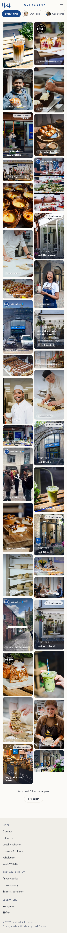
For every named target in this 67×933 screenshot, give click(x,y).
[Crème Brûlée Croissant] (18, 205)
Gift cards (8, 838)
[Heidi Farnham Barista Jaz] (49, 724)
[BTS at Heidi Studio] (18, 253)
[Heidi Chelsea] (49, 534)
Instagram (8, 906)
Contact (7, 831)
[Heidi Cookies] (18, 719)
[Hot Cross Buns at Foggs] (49, 135)
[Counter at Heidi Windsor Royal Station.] (18, 365)
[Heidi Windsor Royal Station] (18, 135)
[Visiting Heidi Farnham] (18, 624)
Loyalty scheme (12, 844)
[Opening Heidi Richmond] (18, 474)
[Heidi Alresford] (49, 625)
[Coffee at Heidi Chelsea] (49, 587)
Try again (33, 798)
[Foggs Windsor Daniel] (18, 764)
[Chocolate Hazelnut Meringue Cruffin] (18, 674)
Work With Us (10, 864)
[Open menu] (61, 5)
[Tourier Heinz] (49, 395)
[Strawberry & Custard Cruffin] (49, 43)
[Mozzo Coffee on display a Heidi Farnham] (49, 359)
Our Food (35, 13)
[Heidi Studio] (49, 443)
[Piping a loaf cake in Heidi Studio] (49, 89)
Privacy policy (10, 878)
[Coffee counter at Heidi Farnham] (18, 170)
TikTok (6, 912)
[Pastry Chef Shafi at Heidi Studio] (18, 401)
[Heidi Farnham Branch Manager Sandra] (49, 566)
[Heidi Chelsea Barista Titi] (49, 284)
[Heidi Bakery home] (6, 5)
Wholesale (9, 857)
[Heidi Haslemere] (49, 236)
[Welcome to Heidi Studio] (18, 327)
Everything (11, 13)
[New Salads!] (49, 184)
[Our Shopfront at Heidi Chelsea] (49, 761)
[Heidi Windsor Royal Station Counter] (18, 288)
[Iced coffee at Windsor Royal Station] (18, 45)
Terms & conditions (14, 891)
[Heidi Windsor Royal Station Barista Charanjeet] (18, 89)
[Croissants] (18, 575)
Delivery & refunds (13, 851)
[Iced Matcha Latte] (49, 489)
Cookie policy (10, 885)
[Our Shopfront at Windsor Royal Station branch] (18, 435)
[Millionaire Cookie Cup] (18, 527)
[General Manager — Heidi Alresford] (49, 329)
